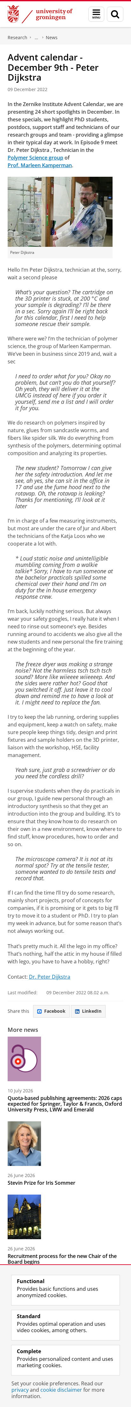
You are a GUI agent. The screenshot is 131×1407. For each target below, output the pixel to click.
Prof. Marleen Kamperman (40, 165)
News (52, 37)
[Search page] (115, 14)
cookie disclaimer (61, 1390)
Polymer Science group (35, 157)
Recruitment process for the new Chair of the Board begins (62, 1259)
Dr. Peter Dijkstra (49, 976)
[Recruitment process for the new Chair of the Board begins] (24, 1217)
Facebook (55, 1011)
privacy (20, 1390)
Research (17, 37)
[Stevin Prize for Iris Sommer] (24, 1143)
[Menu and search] (96, 14)
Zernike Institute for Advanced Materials (36, 37)
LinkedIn (91, 1011)
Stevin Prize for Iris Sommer (41, 1183)
